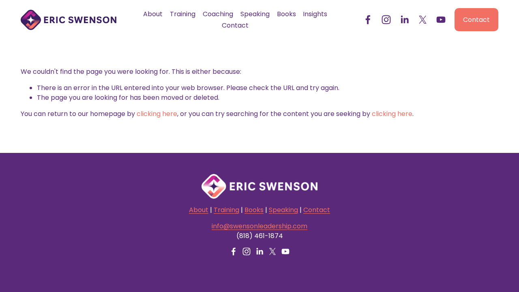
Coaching (218, 14)
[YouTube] (440, 19)
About (153, 14)
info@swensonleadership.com (259, 226)
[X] (422, 19)
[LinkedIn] (404, 19)
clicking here (157, 113)
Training (182, 14)
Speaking (255, 14)
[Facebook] (367, 19)
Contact (235, 25)
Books (286, 14)
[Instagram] (386, 19)
